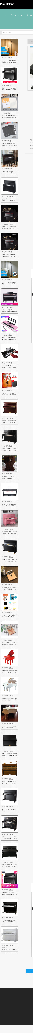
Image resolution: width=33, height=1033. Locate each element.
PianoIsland (7, 4)
